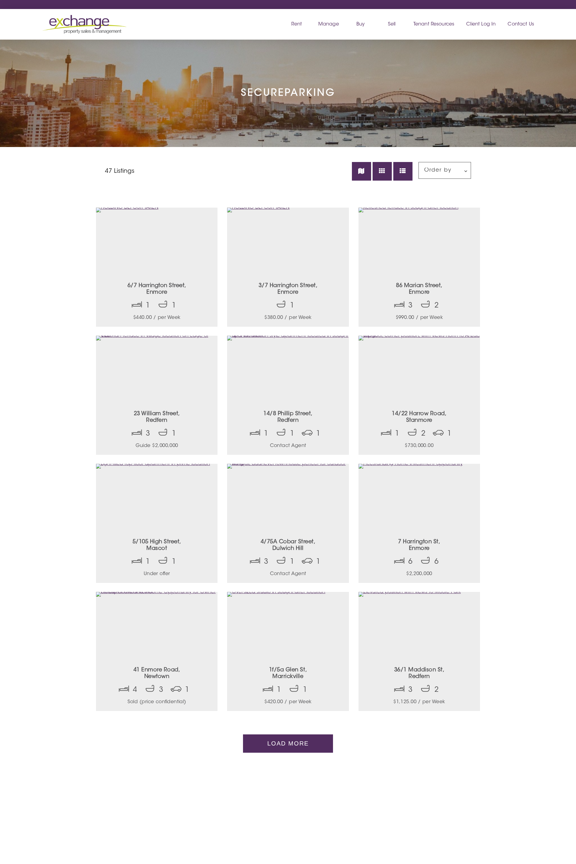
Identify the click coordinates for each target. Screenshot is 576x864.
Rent (296, 24)
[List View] (402, 171)
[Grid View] (382, 171)
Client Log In (481, 24)
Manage (328, 24)
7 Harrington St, (419, 545)
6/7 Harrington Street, (157, 289)
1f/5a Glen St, (288, 674)
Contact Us (521, 24)
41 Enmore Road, (157, 674)
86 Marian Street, (419, 289)
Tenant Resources (433, 24)
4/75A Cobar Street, (288, 545)
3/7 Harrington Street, (288, 289)
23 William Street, (157, 417)
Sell (392, 24)
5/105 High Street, (157, 545)
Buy (360, 24)
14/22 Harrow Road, (419, 417)
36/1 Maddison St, (419, 674)
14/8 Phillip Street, (287, 417)
